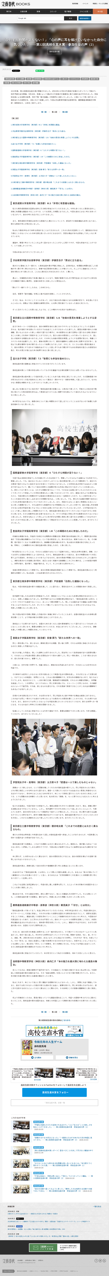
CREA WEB (54, 1271)
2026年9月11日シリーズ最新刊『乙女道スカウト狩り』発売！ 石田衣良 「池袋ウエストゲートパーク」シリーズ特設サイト (49, 1221)
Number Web (44, 1271)
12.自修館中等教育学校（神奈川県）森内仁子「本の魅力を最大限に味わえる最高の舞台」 (46, 195)
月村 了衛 (27, 83)
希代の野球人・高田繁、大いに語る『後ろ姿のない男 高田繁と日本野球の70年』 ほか (36, 1229)
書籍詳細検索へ (85, 18)
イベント (85, 3)
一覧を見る (97, 1206)
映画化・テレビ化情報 (100, 3)
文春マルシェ (74, 1271)
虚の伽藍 (35, 83)
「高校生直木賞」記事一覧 (54, 1102)
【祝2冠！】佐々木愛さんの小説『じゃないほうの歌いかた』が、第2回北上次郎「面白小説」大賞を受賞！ (43, 1236)
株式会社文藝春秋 (22, 1271)
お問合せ (40, 1260)
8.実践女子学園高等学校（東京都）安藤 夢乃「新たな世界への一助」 (38, 169)
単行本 (8, 11)
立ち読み (31, 1057)
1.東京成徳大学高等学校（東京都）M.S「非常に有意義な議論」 (36, 124)
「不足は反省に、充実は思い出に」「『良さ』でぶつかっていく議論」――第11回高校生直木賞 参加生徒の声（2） (63, 1177)
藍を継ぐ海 (94, 79)
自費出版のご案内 (30, 1260)
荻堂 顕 (7, 83)
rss (104, 1260)
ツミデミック (74, 79)
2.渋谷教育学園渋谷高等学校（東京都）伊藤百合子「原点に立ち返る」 (39, 131)
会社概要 (20, 1260)
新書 (38, 11)
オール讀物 (20, 79)
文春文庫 (23, 11)
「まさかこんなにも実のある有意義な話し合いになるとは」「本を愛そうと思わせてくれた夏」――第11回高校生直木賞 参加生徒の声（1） (62, 1164)
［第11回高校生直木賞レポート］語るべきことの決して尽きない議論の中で (63, 1150)
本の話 (100, 11)
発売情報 (75, 3)
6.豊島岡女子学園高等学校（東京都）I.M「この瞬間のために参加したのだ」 (41, 156)
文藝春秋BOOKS (15, 4)
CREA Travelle (64, 1271)
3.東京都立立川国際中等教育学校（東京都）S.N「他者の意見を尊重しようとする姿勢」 (45, 137)
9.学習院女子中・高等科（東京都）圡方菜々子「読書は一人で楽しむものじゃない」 (44, 176)
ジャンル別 (84, 11)
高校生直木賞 (10, 79)
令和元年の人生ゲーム (51, 79)
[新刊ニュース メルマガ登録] (54, 1247)
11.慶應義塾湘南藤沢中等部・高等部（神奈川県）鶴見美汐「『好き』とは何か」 (42, 188)
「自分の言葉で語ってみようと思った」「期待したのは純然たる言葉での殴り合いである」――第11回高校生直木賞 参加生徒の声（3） (62, 1189)
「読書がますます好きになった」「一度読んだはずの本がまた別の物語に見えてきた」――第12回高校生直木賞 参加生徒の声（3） (86, 1073)
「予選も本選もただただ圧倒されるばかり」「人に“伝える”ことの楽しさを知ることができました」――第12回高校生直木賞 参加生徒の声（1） (23, 1074)
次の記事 (93, 1079)
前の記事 (37, 1079)
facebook (96, 1260)
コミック (53, 11)
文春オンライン (33, 1271)
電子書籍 (67, 11)
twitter (100, 1260)
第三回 (65, 112)
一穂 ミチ (64, 79)
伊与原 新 (85, 79)
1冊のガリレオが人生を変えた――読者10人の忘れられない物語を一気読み (33, 1214)
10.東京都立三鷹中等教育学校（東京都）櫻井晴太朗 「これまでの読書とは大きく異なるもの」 (48, 182)
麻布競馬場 (37, 79)
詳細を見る (67, 1057)
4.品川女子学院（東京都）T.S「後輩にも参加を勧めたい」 (34, 144)
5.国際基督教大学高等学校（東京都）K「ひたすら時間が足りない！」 (38, 150)
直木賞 (29, 79)
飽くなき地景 (16, 83)
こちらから (66, 1020)
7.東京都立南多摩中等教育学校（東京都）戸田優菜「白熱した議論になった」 (41, 163)
